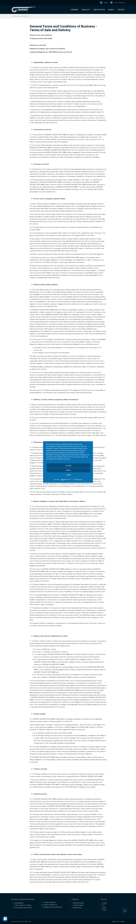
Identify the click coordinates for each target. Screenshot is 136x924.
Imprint (104, 907)
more (68, 475)
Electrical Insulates (78, 903)
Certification (99, 10)
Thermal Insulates (78, 905)
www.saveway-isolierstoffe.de (23, 907)
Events (111, 10)
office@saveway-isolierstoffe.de (52, 907)
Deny (68, 470)
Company (74, 10)
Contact (121, 10)
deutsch (116, 2)
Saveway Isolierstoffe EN (18, 16)
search (106, 2)
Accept (68, 465)
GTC (118, 921)
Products (86, 10)
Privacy (104, 910)
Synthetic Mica (77, 907)
